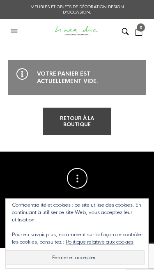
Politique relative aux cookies (99, 242)
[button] (15, 31)
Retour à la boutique (77, 121)
